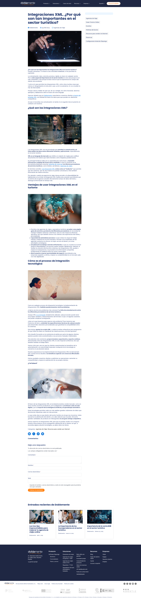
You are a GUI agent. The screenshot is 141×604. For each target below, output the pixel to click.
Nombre (31, 465)
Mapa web (40, 583)
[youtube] (133, 584)
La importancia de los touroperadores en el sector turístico (70, 528)
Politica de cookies (69, 583)
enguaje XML (32, 97)
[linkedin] (124, 584)
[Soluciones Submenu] (60, 3)
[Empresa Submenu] (89, 3)
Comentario (32, 455)
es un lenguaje (41, 315)
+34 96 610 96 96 (32, 562)
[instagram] (130, 584)
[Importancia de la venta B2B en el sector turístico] (99, 517)
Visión (104, 554)
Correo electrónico (34, 471)
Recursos (76, 3)
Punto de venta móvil (82, 571)
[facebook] (127, 584)
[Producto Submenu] (50, 3)
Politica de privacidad (57, 583)
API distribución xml (82, 569)
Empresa (86, 3)
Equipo (104, 557)
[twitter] (136, 584)
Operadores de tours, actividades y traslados (68, 569)
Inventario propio (81, 558)
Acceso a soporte (95, 563)
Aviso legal (47, 583)
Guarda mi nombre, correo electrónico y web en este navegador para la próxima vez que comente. (55, 485)
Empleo (105, 561)
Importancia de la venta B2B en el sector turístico (99, 527)
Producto (46, 3)
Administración (81, 574)
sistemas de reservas (55, 164)
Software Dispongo (54, 554)
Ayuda (92, 561)
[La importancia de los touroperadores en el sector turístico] (70, 517)
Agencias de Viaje (59, 27)
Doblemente (48, 95)
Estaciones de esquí (68, 554)
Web (29, 478)
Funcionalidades (54, 559)
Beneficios (52, 556)
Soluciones (56, 3)
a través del (77, 95)
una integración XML (48, 169)
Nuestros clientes (107, 559)
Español (101, 3)
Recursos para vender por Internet (59, 429)
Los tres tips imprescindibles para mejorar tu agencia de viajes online (38, 529)
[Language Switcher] (105, 3)
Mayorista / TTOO (68, 565)
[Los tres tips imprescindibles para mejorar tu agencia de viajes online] (41, 517)
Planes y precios (54, 561)
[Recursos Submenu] (80, 3)
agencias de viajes (66, 166)
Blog (91, 554)
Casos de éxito (67, 3)
